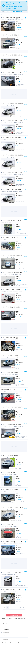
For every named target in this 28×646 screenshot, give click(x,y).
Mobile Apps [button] (5, 639)
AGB (10, 642)
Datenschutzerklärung (17, 642)
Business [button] (5, 636)
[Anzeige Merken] (25, 18)
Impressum (3, 644)
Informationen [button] (6, 632)
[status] (14, 5)
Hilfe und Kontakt (4, 642)
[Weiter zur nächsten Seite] (23, 607)
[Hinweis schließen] (26, 2)
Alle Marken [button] (5, 623)
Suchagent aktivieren (15, 615)
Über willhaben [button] (6, 629)
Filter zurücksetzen (17, 11)
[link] (4, 607)
